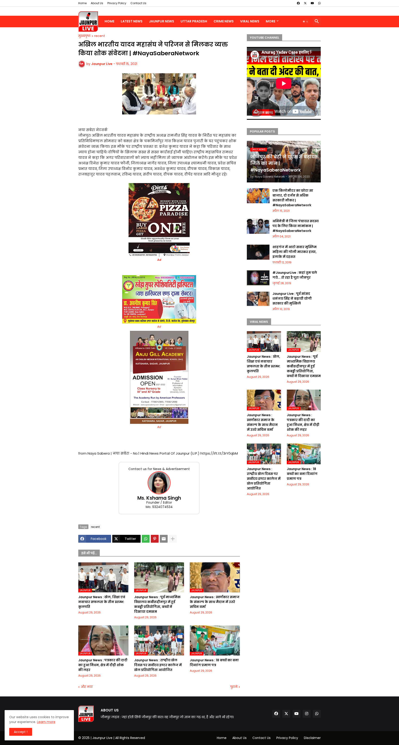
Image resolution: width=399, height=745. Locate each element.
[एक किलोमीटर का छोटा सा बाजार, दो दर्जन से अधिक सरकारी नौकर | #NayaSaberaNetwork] (258, 195)
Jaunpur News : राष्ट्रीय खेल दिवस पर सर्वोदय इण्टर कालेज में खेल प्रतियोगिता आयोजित (158, 665)
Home (82, 3)
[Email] (164, 539)
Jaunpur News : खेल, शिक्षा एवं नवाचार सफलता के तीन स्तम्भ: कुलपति (101, 602)
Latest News (131, 21)
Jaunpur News (161, 21)
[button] (305, 21)
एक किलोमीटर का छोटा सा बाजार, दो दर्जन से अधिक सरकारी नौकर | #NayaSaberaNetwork (292, 197)
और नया (87, 687)
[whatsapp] (319, 3)
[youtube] (312, 3)
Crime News (224, 21)
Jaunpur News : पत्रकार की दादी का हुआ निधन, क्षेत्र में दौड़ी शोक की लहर (102, 665)
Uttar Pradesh (194, 21)
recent (99, 36)
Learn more (46, 722)
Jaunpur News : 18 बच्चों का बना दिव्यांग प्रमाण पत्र (214, 662)
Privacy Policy (116, 3)
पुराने (233, 687)
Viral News (249, 21)
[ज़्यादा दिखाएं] (173, 539)
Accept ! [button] (20, 732)
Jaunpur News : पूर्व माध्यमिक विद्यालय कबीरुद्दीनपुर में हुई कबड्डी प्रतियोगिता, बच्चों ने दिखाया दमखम (157, 604)
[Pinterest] (155, 539)
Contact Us (138, 3)
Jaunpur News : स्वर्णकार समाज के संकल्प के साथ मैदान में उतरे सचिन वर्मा (214, 602)
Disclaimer (312, 738)
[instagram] (307, 714)
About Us (97, 3)
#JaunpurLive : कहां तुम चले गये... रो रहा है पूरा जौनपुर (294, 275)
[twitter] (305, 3)
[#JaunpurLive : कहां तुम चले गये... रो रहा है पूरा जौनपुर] (258, 277)
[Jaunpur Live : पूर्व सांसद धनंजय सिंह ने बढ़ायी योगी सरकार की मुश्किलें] (258, 298)
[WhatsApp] (146, 539)
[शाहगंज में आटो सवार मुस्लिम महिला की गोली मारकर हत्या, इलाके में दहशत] (258, 252)
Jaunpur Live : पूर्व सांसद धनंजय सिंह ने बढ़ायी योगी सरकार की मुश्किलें (292, 298)
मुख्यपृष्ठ (84, 36)
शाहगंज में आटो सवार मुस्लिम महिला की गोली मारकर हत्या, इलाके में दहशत (294, 252)
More (270, 21)
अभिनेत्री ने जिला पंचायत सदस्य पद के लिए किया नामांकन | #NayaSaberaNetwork (295, 226)
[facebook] (298, 3)
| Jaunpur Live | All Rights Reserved (118, 738)
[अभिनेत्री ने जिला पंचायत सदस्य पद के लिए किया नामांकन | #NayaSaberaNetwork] (258, 226)
